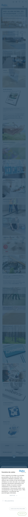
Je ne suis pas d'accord (18, 508)
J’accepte (22, 513)
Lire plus (12, 495)
